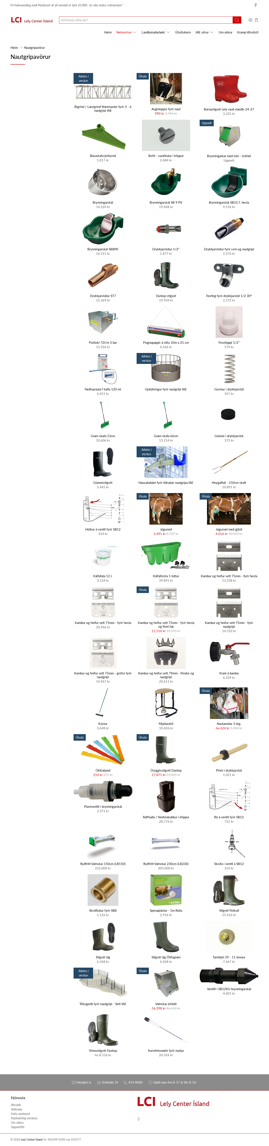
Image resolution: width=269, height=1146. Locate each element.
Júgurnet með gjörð (229, 529)
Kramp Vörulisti (247, 32)
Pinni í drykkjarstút (229, 770)
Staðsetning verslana (24, 1118)
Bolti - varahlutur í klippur (166, 156)
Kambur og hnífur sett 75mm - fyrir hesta (229, 576)
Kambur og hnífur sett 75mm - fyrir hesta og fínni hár (166, 624)
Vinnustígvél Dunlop (103, 1050)
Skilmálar (16, 1109)
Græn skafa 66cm (166, 436)
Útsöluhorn (183, 32)
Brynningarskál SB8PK (102, 249)
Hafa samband (20, 1113)
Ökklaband (103, 770)
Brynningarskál (103, 202)
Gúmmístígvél (102, 482)
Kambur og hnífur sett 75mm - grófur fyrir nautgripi (103, 675)
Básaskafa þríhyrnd (103, 156)
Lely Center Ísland (31, 1139)
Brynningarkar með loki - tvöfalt (229, 156)
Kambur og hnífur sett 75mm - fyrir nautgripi (229, 624)
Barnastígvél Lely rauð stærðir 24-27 (229, 109)
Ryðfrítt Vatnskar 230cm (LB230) (166, 864)
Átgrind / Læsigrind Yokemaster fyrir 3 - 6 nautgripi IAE (103, 108)
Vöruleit (16, 1105)
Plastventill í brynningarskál (103, 806)
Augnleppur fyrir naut (166, 109)
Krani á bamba (229, 673)
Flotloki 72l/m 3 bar (103, 342)
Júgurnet (166, 529)
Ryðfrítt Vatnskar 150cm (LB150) (102, 864)
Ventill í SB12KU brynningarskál (229, 989)
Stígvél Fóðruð (229, 910)
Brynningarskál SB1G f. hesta (229, 202)
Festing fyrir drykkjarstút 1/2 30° (229, 296)
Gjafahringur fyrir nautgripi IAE (166, 389)
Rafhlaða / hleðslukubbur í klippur (166, 817)
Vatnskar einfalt (166, 1004)
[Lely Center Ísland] (32, 20)
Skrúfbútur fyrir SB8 (103, 910)
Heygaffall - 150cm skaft (229, 482)
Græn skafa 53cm (103, 436)
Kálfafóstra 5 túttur (166, 576)
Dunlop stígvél (166, 296)
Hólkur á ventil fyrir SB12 (103, 529)
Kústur (102, 724)
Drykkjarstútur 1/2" (165, 249)
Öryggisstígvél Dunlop (166, 770)
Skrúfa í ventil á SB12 (229, 864)
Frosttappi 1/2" (229, 342)
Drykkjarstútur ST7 (103, 296)
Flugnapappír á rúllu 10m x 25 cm (166, 342)
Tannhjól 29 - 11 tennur (229, 957)
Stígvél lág (103, 957)
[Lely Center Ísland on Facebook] (255, 5)
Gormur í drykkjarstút (229, 389)
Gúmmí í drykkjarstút (229, 436)
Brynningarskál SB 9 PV (166, 202)
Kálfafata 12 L (102, 576)
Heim (108, 32)
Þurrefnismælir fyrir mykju (166, 1050)
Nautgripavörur (34, 47)
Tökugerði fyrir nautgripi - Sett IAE (102, 1004)
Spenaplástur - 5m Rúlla (166, 910)
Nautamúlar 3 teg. (229, 724)
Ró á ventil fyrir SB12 (229, 817)
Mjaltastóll (166, 724)
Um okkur (225, 32)
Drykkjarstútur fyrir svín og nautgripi (229, 249)
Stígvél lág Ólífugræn (166, 957)
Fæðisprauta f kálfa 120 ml (103, 389)
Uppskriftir (18, 1127)
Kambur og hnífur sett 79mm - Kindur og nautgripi (166, 675)
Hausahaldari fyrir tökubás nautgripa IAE (165, 482)
